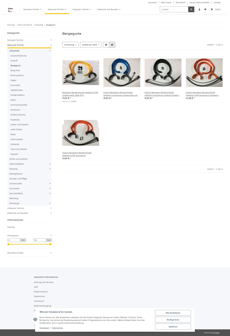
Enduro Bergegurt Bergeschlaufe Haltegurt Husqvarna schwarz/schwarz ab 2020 (162, 94)
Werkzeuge (14, 203)
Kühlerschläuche (18, 114)
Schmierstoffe (15, 183)
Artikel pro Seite (89, 44)
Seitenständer (17, 139)
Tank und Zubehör (19, 149)
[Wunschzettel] (205, 9)
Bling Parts (15, 70)
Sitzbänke (15, 144)
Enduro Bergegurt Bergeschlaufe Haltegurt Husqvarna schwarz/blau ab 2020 (120, 94)
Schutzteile (14, 188)
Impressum (39, 301)
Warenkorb (180, 2)
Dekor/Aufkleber (16, 164)
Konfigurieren (173, 320)
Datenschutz (39, 296)
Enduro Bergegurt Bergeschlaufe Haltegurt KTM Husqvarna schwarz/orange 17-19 (77, 154)
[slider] (8, 244)
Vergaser (14, 154)
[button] (199, 9)
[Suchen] (191, 9)
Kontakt (217, 2)
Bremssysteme (17, 75)
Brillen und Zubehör (18, 159)
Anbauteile (14, 50)
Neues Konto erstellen (200, 2)
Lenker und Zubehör (20, 124)
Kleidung (13, 169)
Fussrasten (15, 85)
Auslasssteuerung (18, 55)
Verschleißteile (16, 193)
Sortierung (69, 44)
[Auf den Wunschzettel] (95, 59)
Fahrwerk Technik (15, 40)
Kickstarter (15, 109)
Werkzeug (13, 198)
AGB (36, 287)
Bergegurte (16, 65)
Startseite (152, 2)
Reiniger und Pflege (18, 178)
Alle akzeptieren (173, 313)
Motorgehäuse (15, 173)
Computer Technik (15, 208)
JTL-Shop (216, 332)
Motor (13, 134)
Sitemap (11, 227)
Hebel (13, 100)
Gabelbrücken (17, 90)
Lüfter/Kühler (16, 129)
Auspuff (14, 60)
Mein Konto (166, 2)
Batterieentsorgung (42, 305)
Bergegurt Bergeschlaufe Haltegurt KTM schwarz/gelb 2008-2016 (80, 94)
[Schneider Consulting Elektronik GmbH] (10, 9)
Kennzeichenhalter (19, 105)
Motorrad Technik (15, 45)
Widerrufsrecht (41, 291)
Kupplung (15, 119)
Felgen (13, 80)
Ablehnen (173, 326)
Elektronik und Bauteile (17, 213)
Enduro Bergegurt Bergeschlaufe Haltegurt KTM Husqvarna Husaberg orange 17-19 (202, 94)
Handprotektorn (18, 95)
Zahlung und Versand (43, 282)
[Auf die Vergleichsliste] (88, 59)
